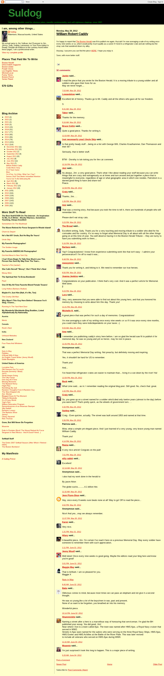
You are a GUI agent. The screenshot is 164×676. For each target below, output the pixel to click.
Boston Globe (7, 67)
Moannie (66, 645)
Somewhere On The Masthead (14, 224)
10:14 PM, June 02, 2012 (72, 613)
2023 (7, 117)
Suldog (25, 13)
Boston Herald (8, 63)
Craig (65, 192)
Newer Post (61, 664)
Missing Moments (9, 382)
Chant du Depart (8, 232)
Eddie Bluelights (8, 359)
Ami (64, 205)
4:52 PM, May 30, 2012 (71, 505)
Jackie (65, 76)
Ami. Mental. (7, 394)
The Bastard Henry (9, 384)
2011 (7, 190)
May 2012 (10, 163)
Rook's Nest (7, 328)
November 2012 (13, 149)
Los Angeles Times (10, 71)
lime (64, 332)
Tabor (65, 113)
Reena (65, 445)
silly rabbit (67, 458)
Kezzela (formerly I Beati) (12, 371)
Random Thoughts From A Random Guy (18, 390)
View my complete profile (12, 53)
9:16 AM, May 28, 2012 (71, 122)
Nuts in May (68, 579)
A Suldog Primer (9, 459)
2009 (7, 195)
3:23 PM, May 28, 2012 (71, 222)
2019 (7, 127)
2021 (7, 122)
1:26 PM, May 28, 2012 (71, 201)
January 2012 (12, 188)
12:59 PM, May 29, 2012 (72, 378)
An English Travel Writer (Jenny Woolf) (17, 357)
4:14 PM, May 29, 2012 (71, 441)
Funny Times (7, 75)
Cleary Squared (8, 416)
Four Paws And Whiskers (12, 343)
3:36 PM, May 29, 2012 (71, 420)
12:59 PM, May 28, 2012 (72, 188)
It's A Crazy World (9, 400)
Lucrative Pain (7, 367)
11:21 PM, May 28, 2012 (72, 307)
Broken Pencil (8, 77)
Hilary (65, 535)
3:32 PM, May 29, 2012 (71, 407)
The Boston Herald (84, 41)
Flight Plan (6, 386)
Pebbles (5, 353)
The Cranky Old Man (10, 297)
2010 (7, 193)
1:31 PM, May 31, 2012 (71, 532)
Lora (64, 295)
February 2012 (12, 186)
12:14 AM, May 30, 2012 (72, 468)
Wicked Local (7, 73)
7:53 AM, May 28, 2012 (71, 91)
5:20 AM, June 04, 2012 (71, 655)
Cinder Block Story (13, 168)
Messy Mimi (7, 273)
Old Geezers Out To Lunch (13, 369)
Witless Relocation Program (13, 404)
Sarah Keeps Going (10, 375)
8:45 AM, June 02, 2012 (71, 584)
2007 (7, 200)
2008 (7, 198)
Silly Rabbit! (6, 408)
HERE (93, 51)
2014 (7, 139)
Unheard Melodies (9, 336)
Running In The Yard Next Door (14, 307)
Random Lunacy (8, 410)
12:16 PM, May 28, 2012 (72, 164)
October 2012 (12, 152)
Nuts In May (7, 351)
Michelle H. (67, 310)
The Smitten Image (9, 247)
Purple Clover (7, 69)
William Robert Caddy (72, 34)
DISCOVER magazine (11, 65)
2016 (7, 134)
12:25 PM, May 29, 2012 (72, 344)
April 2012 (11, 181)
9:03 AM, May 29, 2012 (71, 328)
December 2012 (13, 147)
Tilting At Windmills (9, 398)
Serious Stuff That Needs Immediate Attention (23, 176)
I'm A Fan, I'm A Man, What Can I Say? (20, 174)
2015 (7, 137)
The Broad (67, 226)
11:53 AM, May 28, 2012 (72, 136)
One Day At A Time (9, 380)
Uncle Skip (6, 239)
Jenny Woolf (68, 551)
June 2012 (11, 161)
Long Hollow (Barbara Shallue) (14, 289)
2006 (7, 203)
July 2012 (10, 159)
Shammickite (68, 617)
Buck (64, 381)
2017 (7, 132)
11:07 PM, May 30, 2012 (72, 518)
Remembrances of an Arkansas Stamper (18, 406)
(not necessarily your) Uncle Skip (79, 139)
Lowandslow (68, 94)
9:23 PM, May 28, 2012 (71, 291)
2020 (7, 124)
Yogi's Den (6, 402)
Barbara (66, 247)
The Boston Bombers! (11, 447)
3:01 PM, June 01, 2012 (72, 563)
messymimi (68, 263)
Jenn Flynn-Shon (70, 495)
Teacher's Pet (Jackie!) (11, 265)
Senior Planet (7, 79)
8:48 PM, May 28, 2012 (71, 259)
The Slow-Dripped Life (11, 392)
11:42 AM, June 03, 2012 (72, 642)
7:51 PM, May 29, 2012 (71, 455)
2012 (7, 144)
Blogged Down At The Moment (14, 396)
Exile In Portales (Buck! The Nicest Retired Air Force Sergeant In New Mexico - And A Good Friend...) (23, 431)
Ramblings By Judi (9, 388)
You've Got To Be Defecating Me (18, 179)
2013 (7, 142)
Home (109, 664)
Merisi (4, 320)
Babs (64, 588)
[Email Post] (57, 64)
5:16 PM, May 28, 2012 (71, 243)
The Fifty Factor (8, 378)
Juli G (4, 373)
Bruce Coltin (68, 126)
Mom (8, 172)
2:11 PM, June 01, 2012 (71, 548)
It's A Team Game (12, 170)
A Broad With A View (10, 355)
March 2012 (11, 183)
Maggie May (68, 567)
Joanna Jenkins (70, 276)
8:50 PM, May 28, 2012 (71, 273)
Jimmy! (5, 414)
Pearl (4, 281)
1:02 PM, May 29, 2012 (71, 391)
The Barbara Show (9, 412)
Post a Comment (63, 660)
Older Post (157, 664)
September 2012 (13, 154)
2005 (7, 205)
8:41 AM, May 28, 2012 (71, 109)
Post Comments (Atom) (78, 670)
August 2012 (12, 156)
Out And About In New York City (14, 255)
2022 (7, 119)
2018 (7, 129)
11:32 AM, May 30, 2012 (72, 492)
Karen (65, 522)
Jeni (64, 168)
